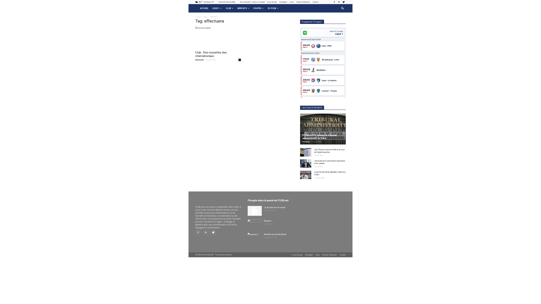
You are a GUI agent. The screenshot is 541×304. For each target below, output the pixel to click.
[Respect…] (255, 224)
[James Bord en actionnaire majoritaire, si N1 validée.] (305, 163)
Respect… (268, 221)
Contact (315, 2)
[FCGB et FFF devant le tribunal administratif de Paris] (323, 129)
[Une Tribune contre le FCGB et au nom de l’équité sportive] (305, 152)
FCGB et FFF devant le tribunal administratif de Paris (319, 137)
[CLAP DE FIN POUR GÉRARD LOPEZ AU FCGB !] (305, 175)
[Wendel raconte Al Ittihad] (255, 238)
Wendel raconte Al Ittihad (275, 234)
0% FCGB (272, 8)
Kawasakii (199, 60)
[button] (342, 8)
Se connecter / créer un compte (252, 2)
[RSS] (339, 2)
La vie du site (272, 2)
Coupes (257, 8)
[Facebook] (334, 2)
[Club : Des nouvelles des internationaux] (218, 37)
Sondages (283, 2)
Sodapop (306, 142)
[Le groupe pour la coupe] (255, 211)
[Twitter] (344, 2)
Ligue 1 (215, 8)
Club (228, 8)
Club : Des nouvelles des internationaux (211, 54)
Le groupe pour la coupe (274, 207)
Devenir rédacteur (303, 2)
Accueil (204, 8)
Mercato (242, 8)
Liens (292, 2)
